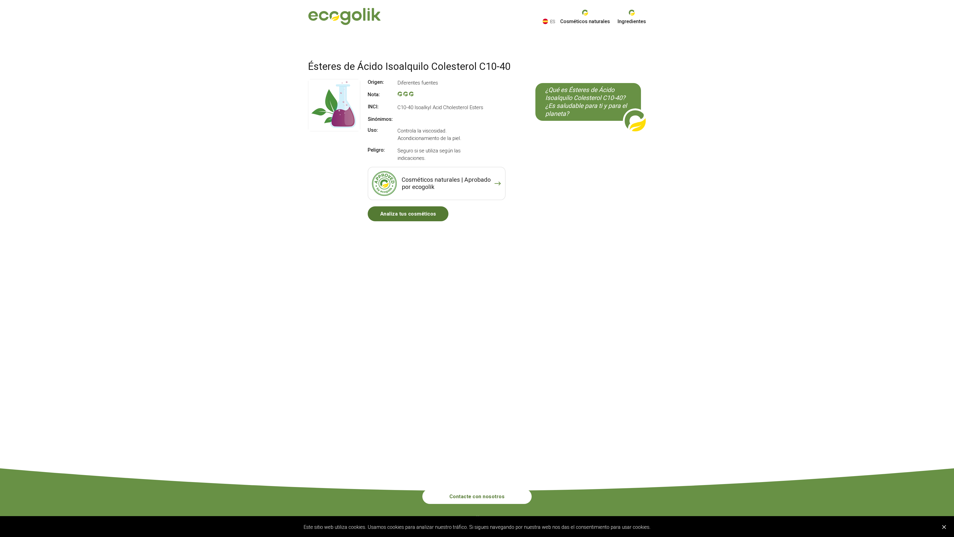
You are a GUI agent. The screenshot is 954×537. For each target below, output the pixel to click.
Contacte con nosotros (477, 496)
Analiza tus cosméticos (408, 214)
